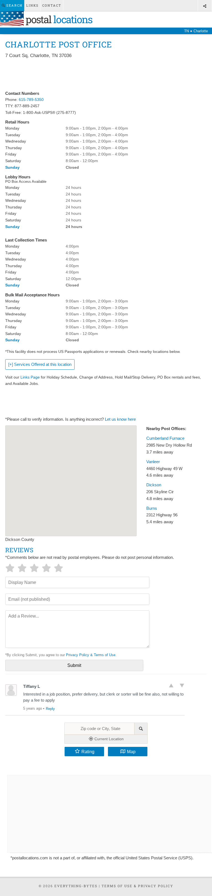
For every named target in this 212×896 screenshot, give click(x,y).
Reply (50, 709)
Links (32, 5)
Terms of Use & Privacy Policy (137, 886)
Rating (87, 751)
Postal (58, 19)
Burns (151, 508)
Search (14, 5)
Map (131, 751)
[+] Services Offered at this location (39, 364)
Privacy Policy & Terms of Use (90, 655)
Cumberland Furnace (165, 438)
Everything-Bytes (75, 886)
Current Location (108, 739)
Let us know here (120, 419)
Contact (51, 5)
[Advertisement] (105, 75)
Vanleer (153, 462)
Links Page (30, 377)
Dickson (153, 485)
